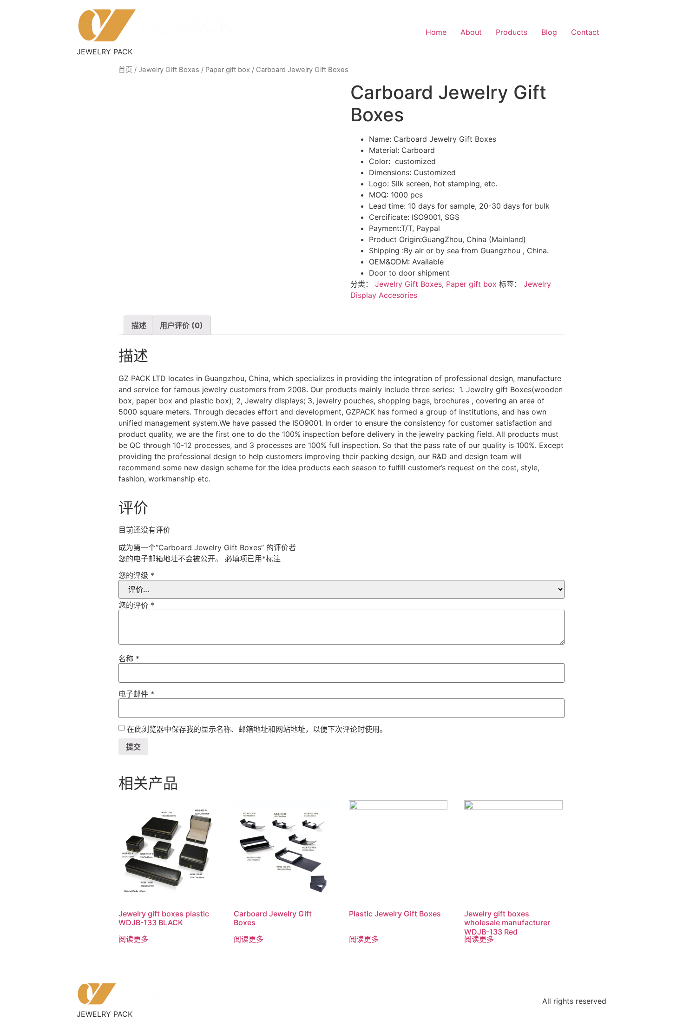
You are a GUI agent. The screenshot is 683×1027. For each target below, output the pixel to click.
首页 (125, 70)
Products (511, 32)
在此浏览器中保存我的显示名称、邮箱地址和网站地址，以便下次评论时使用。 (257, 729)
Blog (549, 32)
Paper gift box (227, 70)
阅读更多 (133, 939)
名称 (128, 658)
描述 (138, 325)
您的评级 (136, 575)
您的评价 (136, 605)
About (471, 32)
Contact (585, 32)
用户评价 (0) (181, 325)
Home (436, 32)
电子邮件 (136, 694)
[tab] (139, 325)
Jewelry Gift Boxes (168, 70)
